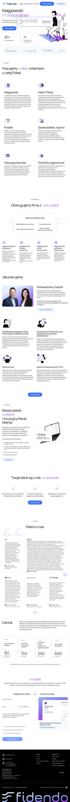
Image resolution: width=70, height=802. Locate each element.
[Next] (65, 575)
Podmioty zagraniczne (58, 765)
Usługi (21, 4)
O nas (37, 756)
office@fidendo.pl (10, 755)
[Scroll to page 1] (34, 612)
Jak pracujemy (28, 4)
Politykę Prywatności (15, 733)
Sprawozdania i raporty (58, 761)
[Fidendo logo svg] (10, 4)
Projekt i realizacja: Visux (7, 787)
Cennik (36, 4)
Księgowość (55, 754)
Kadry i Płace (55, 756)
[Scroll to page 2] (36, 612)
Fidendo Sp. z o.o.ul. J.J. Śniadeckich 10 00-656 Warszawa (11, 764)
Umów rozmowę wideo (42, 761)
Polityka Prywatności (45, 787)
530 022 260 (9, 759)
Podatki (54, 759)
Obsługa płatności (57, 763)
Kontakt (38, 763)
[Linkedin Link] (5, 565)
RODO (51, 787)
